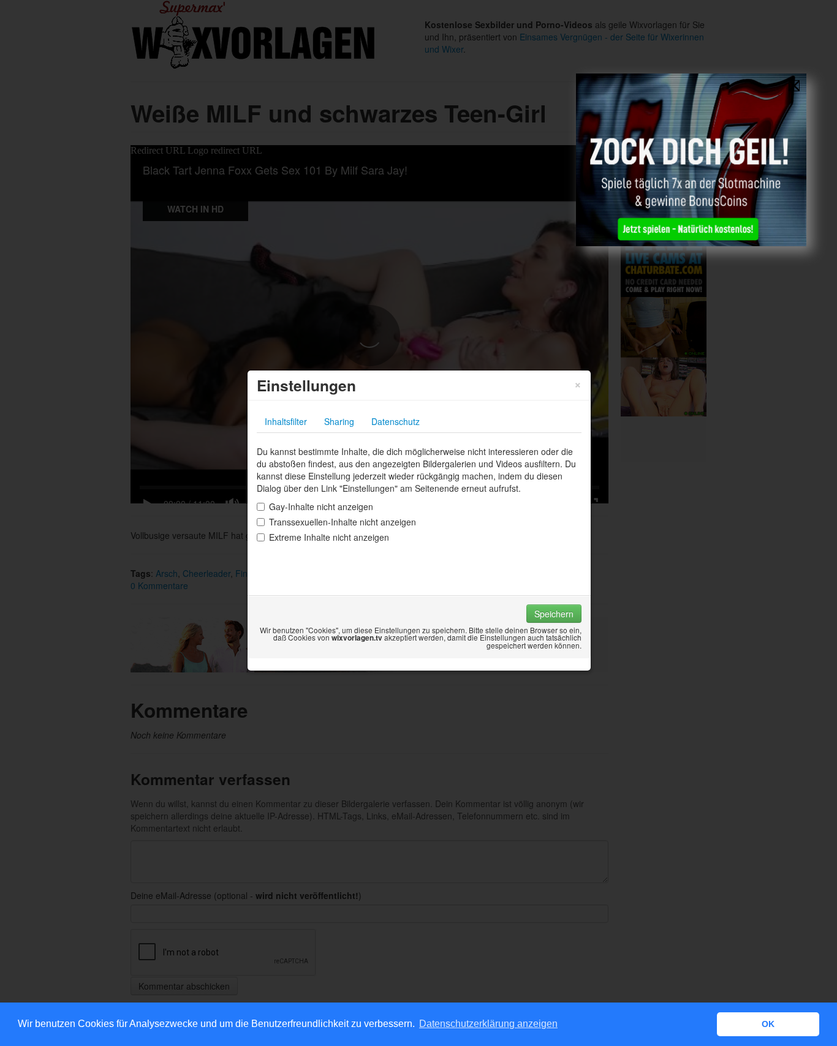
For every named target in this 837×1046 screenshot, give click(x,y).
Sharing (339, 421)
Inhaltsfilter (286, 421)
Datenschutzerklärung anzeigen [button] (488, 1023)
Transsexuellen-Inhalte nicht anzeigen (342, 522)
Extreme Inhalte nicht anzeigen (329, 537)
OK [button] (768, 1024)
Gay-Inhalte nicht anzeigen (321, 506)
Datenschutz (395, 421)
